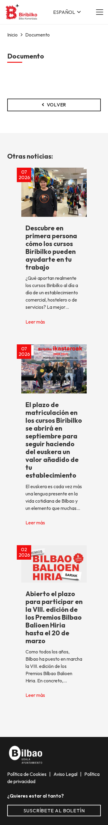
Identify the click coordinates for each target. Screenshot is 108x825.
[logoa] (22, 12)
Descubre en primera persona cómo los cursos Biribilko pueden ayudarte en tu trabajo (51, 247)
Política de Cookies (27, 774)
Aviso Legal (65, 774)
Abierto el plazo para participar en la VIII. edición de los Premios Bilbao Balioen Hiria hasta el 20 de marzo (54, 617)
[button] (67, 12)
